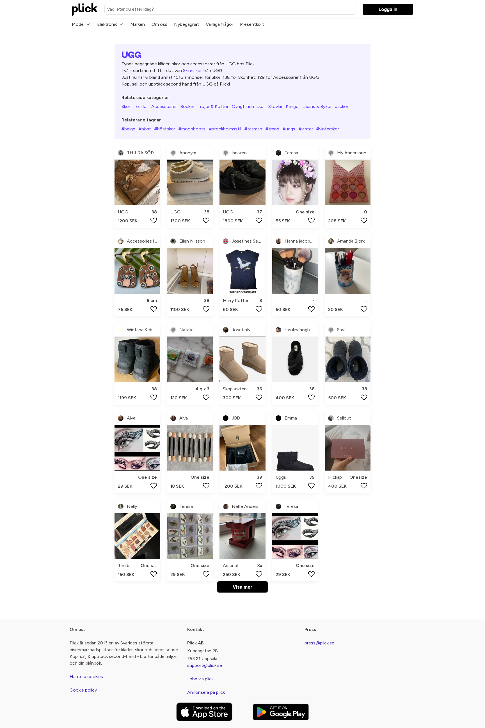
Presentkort (252, 24)
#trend (272, 129)
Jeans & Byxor (317, 106)
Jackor (341, 106)
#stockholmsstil (225, 129)
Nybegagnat (186, 24)
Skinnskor (192, 70)
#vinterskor (327, 129)
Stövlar (275, 106)
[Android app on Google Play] (280, 712)
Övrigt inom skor (248, 106)
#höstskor (164, 129)
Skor (126, 106)
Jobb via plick (200, 678)
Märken (137, 24)
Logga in (388, 9)
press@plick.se (319, 643)
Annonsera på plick (206, 692)
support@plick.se (204, 665)
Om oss (159, 24)
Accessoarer (164, 106)
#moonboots (192, 129)
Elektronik (107, 24)
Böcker (187, 106)
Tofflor (141, 106)
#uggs (289, 129)
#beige (128, 129)
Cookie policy (83, 690)
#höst (145, 129)
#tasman (253, 129)
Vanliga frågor (219, 24)
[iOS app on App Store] (204, 711)
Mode (78, 24)
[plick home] (85, 9)
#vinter (306, 129)
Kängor (293, 106)
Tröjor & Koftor (213, 106)
